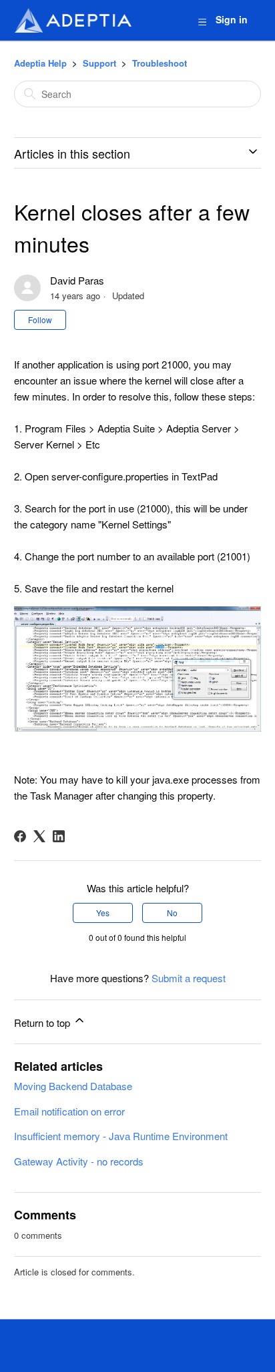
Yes (102, 912)
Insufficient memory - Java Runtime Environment (121, 1136)
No (172, 912)
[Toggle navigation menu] (202, 21)
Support (99, 63)
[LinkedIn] (59, 836)
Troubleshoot (159, 63)
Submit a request (189, 978)
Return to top (43, 1022)
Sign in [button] (232, 19)
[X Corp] (39, 836)
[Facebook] (20, 836)
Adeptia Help (40, 63)
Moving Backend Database (73, 1086)
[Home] (72, 20)
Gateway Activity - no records (79, 1161)
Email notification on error (69, 1111)
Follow (40, 319)
